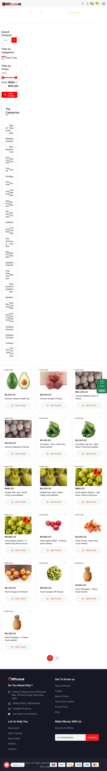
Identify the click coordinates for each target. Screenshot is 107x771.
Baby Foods (8, 140)
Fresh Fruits (8, 192)
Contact (58, 691)
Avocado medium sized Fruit (17, 398)
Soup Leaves (12, 328)
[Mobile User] (88, 3)
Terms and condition (64, 701)
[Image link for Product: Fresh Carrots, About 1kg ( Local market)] (88, 525)
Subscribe (92, 737)
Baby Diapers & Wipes (12, 129)
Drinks (8, 176)
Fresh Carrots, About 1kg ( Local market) (86, 542)
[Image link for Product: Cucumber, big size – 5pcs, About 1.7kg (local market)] (88, 429)
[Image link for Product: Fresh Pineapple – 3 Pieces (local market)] (18, 622)
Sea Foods (8, 305)
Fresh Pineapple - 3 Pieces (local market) (16, 638)
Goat (8, 222)
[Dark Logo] (11, 3)
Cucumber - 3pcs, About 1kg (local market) (52, 445)
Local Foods (12, 242)
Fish (11, 183)
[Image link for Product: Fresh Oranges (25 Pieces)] (53, 574)
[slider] (3, 77)
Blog (57, 712)
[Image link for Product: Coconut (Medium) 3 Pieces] (18, 429)
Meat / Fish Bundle (9, 254)
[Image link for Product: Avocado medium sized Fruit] (18, 380)
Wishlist (12, 743)
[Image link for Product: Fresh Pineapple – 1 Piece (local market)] (88, 574)
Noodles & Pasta (13, 263)
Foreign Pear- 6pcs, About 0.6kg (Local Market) (51, 493)
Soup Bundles (9, 328)
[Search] (82, 3)
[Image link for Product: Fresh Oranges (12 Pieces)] (18, 574)
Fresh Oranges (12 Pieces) (16, 592)
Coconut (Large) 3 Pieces (51, 398)
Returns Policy (62, 696)
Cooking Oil (9, 169)
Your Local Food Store (11, 352)
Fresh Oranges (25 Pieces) (51, 592)
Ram (7, 297)
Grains (12, 222)
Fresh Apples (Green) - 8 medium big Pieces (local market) (16, 542)
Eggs (11, 176)
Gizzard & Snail (12, 214)
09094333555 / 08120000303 (26, 703)
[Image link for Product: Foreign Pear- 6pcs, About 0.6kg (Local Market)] (53, 477)
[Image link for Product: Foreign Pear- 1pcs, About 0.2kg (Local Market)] (18, 477)
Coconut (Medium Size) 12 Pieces (86, 397)
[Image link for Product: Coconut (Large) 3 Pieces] (53, 380)
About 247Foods (62, 686)
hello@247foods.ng (22, 708)
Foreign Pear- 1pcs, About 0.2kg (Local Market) (16, 493)
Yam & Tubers (9, 351)
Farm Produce (9, 183)
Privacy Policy (61, 707)
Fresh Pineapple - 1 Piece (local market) (86, 590)
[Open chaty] (7, 765)
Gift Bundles (12, 203)
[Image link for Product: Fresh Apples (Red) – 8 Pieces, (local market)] (53, 525)
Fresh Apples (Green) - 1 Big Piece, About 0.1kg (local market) (87, 493)
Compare (12, 749)
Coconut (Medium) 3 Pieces (17, 447)
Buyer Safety (14, 738)
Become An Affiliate (64, 728)
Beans (8, 149)
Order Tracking (15, 733)
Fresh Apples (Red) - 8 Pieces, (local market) (53, 542)
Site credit (45, 766)
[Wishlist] (30, 370)
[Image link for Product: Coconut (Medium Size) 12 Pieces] (88, 380)
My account (13, 728)
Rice (11, 297)
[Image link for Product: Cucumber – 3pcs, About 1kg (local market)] (53, 429)
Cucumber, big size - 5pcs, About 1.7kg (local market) (87, 445)
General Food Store (9, 203)
